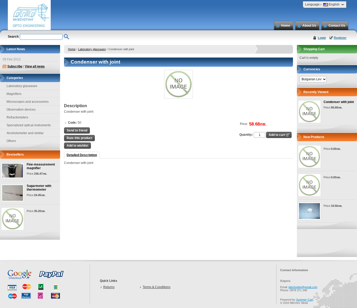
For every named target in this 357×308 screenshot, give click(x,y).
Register (340, 38)
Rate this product (79, 138)
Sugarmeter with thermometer (39, 187)
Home (285, 25)
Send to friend (77, 130)
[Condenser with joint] (309, 111)
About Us (309, 25)
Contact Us (337, 25)
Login (322, 38)
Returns (108, 287)
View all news (35, 66)
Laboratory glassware (92, 49)
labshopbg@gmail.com (303, 287)
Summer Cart (304, 299)
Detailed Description (82, 155)
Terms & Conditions (156, 287)
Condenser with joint (339, 102)
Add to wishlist (77, 145)
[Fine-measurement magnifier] (12, 171)
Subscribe (14, 66)
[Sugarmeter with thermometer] (12, 193)
